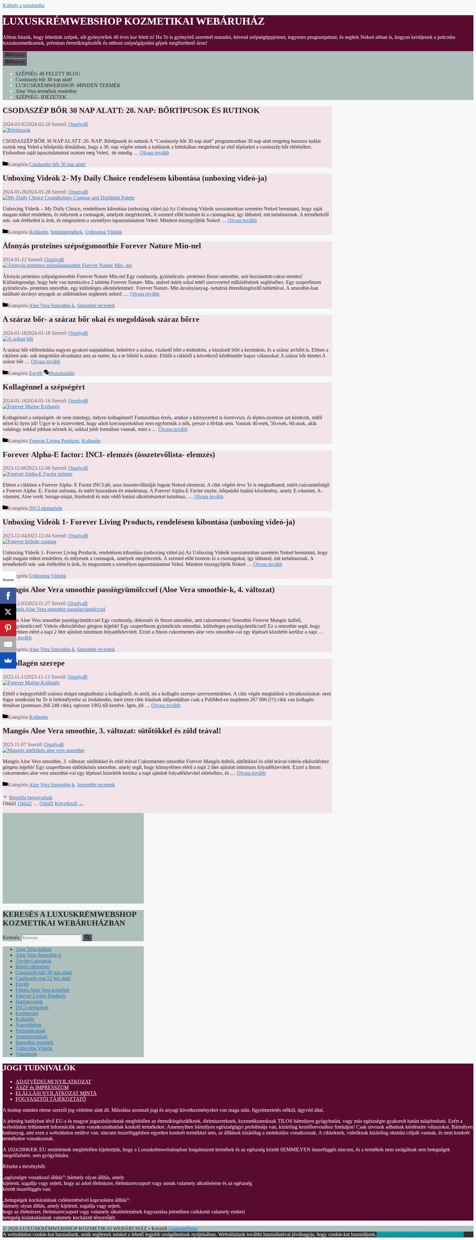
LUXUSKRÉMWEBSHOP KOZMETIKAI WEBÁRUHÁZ (134, 21)
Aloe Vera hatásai (33, 949)
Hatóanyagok (29, 1001)
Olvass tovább (154, 152)
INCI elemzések (45, 508)
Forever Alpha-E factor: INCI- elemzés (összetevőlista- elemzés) (109, 454)
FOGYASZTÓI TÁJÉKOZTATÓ (51, 1099)
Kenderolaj (27, 1013)
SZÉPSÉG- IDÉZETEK (41, 97)
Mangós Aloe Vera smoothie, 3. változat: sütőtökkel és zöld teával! (112, 731)
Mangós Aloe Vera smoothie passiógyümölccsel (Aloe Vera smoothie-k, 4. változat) (139, 589)
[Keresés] (87, 937)
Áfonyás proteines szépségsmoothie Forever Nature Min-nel (102, 246)
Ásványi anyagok (33, 961)
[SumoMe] (8, 660)
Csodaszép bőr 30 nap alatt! (44, 79)
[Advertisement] (73, 858)
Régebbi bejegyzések (30, 797)
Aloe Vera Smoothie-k (51, 305)
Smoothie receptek (96, 305)
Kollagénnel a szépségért (44, 387)
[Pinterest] (8, 628)
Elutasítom (410, 1234)
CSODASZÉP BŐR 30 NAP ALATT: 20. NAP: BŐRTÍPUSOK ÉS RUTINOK (131, 110)
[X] (8, 612)
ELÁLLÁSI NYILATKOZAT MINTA (56, 1093)
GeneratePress (183, 1228)
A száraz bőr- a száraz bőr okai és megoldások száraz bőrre (101, 319)
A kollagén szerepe (34, 663)
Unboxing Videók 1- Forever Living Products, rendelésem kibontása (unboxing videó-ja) (149, 522)
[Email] (8, 644)
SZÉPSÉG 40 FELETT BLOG (48, 73)
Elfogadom (388, 1234)
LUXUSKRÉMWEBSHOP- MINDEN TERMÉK (68, 85)
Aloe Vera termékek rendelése (46, 91)
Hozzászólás (61, 373)
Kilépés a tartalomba (23, 5)
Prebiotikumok (31, 1030)
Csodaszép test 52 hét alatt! (43, 978)
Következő (69, 803)
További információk (442, 1234)
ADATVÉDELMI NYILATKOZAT (53, 1081)
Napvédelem (28, 1025)
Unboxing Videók (103, 232)
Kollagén (38, 232)
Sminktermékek (67, 232)
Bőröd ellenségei (33, 966)
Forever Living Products (54, 441)
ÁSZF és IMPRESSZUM (42, 1087)
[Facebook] (8, 596)
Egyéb (35, 373)
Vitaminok (26, 1054)
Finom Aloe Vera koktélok (43, 990)
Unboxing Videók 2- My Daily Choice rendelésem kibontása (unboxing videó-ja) (135, 178)
